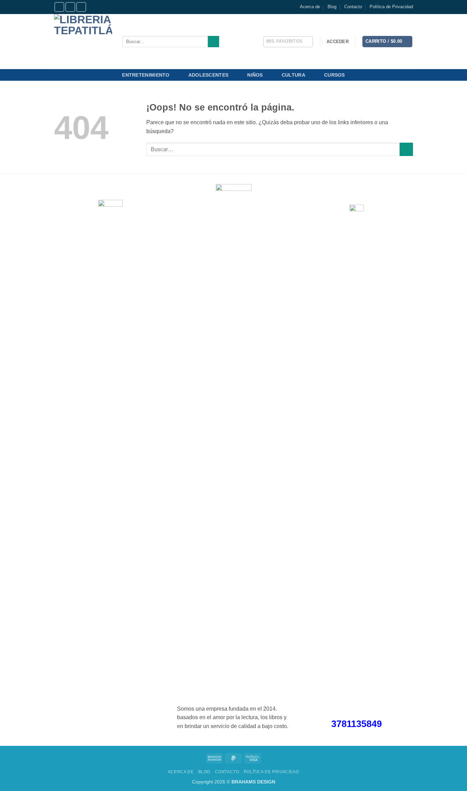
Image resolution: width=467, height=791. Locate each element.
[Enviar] (213, 42)
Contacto (353, 6)
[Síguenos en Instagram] (70, 7)
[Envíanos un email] (81, 7)
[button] (337, 42)
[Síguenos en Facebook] (59, 7)
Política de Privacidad (391, 6)
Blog (332, 6)
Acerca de (310, 6)
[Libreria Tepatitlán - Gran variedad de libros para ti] (83, 41)
